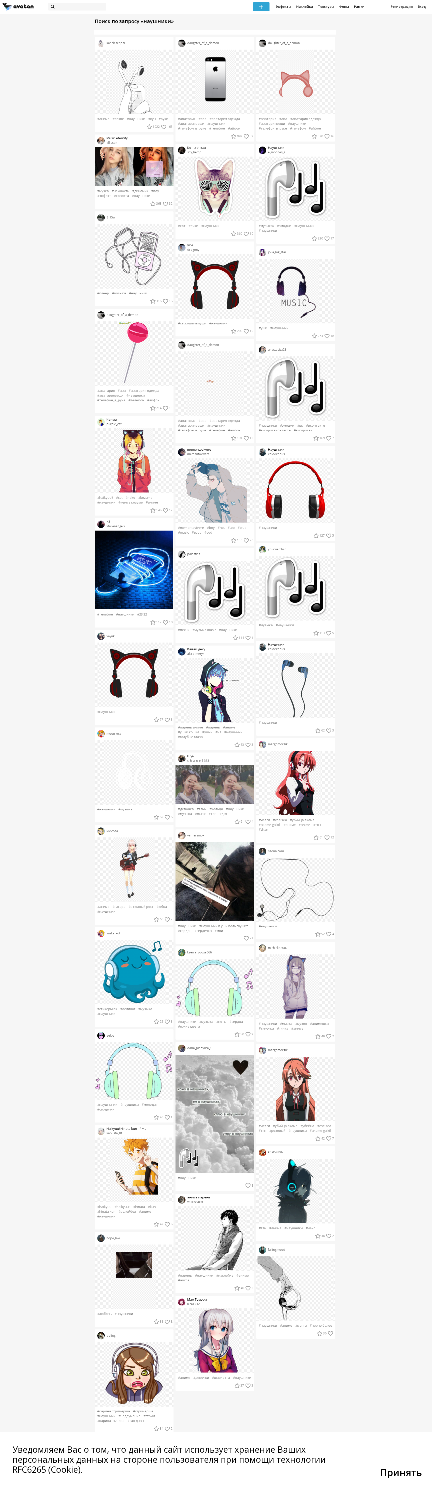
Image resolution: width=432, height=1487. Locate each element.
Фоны (344, 6)
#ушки (207, 732)
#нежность (120, 191)
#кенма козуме (130, 502)
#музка (103, 191)
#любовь (104, 1313)
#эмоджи (284, 225)
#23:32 (142, 614)
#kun (152, 1206)
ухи (190, 245)
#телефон (136, 400)
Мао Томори (197, 1299)
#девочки (201, 1377)
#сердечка (203, 930)
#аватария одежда (144, 390)
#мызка (286, 1023)
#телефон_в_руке (111, 400)
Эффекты (283, 6)
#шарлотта (221, 1377)
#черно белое (321, 1325)
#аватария (106, 390)
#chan (263, 829)
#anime (118, 118)
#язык (201, 809)
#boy (211, 527)
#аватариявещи (110, 395)
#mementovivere (191, 527)
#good (197, 532)
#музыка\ (266, 225)
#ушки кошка (188, 732)
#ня (218, 732)
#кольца (216, 809)
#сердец (185, 930)
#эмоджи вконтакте (275, 430)
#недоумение (129, 1416)
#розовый (277, 1130)
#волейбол (127, 1211)
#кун (152, 118)
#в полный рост (141, 906)
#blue (242, 527)
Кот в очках (196, 147)
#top (231, 527)
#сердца (236, 1021)
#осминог (127, 1009)
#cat (119, 497)
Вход (422, 6)
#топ (212, 813)
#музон (301, 1023)
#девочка (186, 809)
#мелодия (150, 1104)
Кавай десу (196, 649)
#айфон (153, 400)
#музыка (119, 293)
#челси (264, 820)
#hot (221, 527)
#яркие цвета (189, 1026)
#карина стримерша (113, 1411)
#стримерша (143, 1411)
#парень (213, 727)
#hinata (139, 1206)
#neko (130, 497)
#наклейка (225, 1275)
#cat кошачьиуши (192, 323)
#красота (121, 195)
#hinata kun (106, 1211)
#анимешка (319, 1023)
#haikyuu (104, 1206)
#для (223, 813)
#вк (300, 425)
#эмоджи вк (303, 430)
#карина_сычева (110, 1420)
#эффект (104, 195)
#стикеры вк (107, 1009)
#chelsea (280, 820)
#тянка (282, 1028)
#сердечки (105, 1109)
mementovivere (199, 449)
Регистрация (402, 6)
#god (208, 532)
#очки (193, 225)
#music (183, 532)
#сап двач (136, 1420)
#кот (182, 225)
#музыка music (204, 630)
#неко (311, 1228)
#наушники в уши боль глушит (223, 926)
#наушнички (107, 1104)
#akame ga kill (269, 824)
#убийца (307, 1126)
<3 (108, 521)
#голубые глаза (190, 736)
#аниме (103, 118)
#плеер (103, 293)
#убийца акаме (302, 820)
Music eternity (117, 138)
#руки (163, 118)
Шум (190, 756)
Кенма (111, 419)
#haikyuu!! (105, 497)
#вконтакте (315, 425)
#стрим (149, 1416)
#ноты (221, 1021)
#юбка (161, 906)
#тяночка (266, 1028)
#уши (263, 328)
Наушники (276, 147)
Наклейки (304, 6)
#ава (122, 390)
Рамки (359, 6)
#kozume (145, 497)
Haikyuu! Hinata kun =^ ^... (126, 1128)
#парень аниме (190, 727)
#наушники (136, 118)
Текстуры (326, 6)
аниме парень (198, 1197)
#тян (317, 824)
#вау (155, 191)
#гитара (119, 906)
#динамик (140, 191)
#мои (219, 930)
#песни (184, 630)
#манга (301, 1325)
